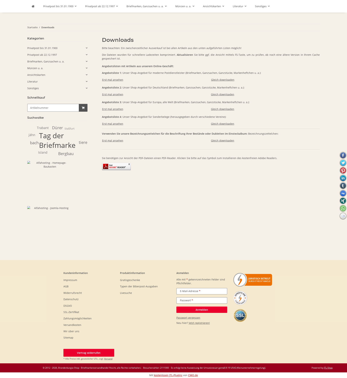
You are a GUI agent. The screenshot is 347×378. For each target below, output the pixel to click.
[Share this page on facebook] (343, 155)
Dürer (57, 127)
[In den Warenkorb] (83, 108)
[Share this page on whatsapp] (343, 208)
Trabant (43, 128)
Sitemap (68, 337)
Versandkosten (72, 325)
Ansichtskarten (36, 75)
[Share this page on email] (343, 216)
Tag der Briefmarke (57, 140)
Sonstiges (33, 88)
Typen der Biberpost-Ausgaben (139, 286)
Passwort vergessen (188, 317)
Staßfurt (69, 128)
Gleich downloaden (222, 79)
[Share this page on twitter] (343, 162)
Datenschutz (71, 299)
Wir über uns (71, 331)
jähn (32, 135)
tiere (83, 142)
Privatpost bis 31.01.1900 (42, 48)
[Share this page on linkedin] (343, 178)
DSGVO (67, 305)
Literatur (32, 81)
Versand (108, 358)
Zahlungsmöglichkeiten (77, 318)
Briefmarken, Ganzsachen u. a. (45, 61)
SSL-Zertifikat (71, 312)
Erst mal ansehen (112, 79)
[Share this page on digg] (343, 193)
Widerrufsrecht (72, 293)
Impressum (70, 280)
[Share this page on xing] (343, 200)
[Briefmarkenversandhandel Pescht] (33, 6)
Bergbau (66, 153)
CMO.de (193, 375)
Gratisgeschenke (130, 280)
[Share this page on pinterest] (343, 170)
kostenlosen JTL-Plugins (168, 375)
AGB (65, 286)
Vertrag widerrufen (88, 352)
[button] (57, 48)
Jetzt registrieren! (199, 323)
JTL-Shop (328, 367)
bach (34, 142)
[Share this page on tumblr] (343, 185)
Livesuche (126, 293)
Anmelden (202, 309)
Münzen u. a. (35, 68)
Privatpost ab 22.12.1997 (42, 54)
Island (42, 152)
